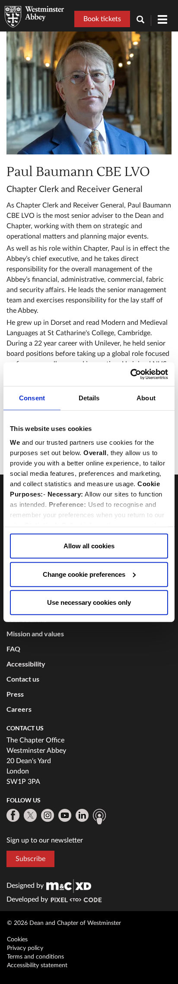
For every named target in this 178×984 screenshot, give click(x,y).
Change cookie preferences (84, 574)
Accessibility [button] (25, 664)
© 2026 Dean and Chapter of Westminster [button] (64, 923)
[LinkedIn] (82, 815)
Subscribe (30, 858)
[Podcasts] (99, 816)
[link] (68, 885)
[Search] (144, 20)
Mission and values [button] (35, 633)
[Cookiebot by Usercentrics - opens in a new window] (130, 374)
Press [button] (15, 694)
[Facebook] (12, 815)
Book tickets (102, 19)
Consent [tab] (32, 398)
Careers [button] (19, 709)
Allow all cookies (89, 546)
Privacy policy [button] (25, 948)
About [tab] (146, 398)
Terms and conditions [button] (35, 957)
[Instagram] (47, 815)
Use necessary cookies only (89, 602)
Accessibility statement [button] (37, 965)
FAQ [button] (13, 648)
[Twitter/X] (30, 815)
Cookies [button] (17, 940)
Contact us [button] (22, 679)
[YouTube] (64, 815)
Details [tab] (89, 398)
